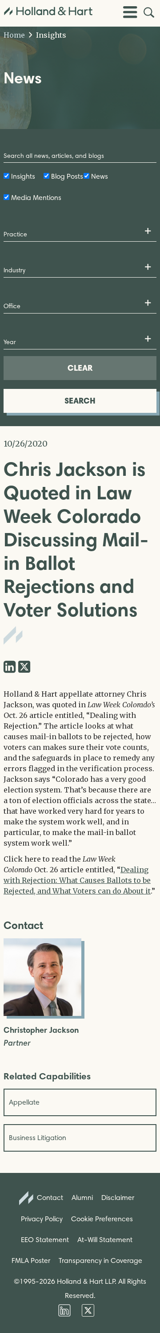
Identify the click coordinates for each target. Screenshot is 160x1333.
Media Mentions (36, 197)
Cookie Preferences (102, 1219)
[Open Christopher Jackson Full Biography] (42, 1013)
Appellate (24, 1102)
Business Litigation (37, 1137)
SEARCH (80, 401)
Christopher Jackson (41, 1030)
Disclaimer (117, 1197)
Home (14, 35)
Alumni (82, 1197)
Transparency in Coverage (100, 1260)
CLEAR (80, 368)
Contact (49, 1197)
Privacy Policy (42, 1219)
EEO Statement (45, 1239)
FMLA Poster (31, 1260)
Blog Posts (67, 176)
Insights (50, 35)
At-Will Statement (104, 1239)
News (99, 176)
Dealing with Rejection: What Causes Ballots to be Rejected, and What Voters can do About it (77, 880)
